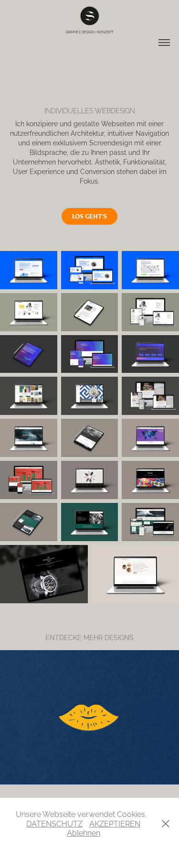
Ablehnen (83, 832)
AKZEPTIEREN (114, 823)
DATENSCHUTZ (54, 823)
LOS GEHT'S (89, 216)
